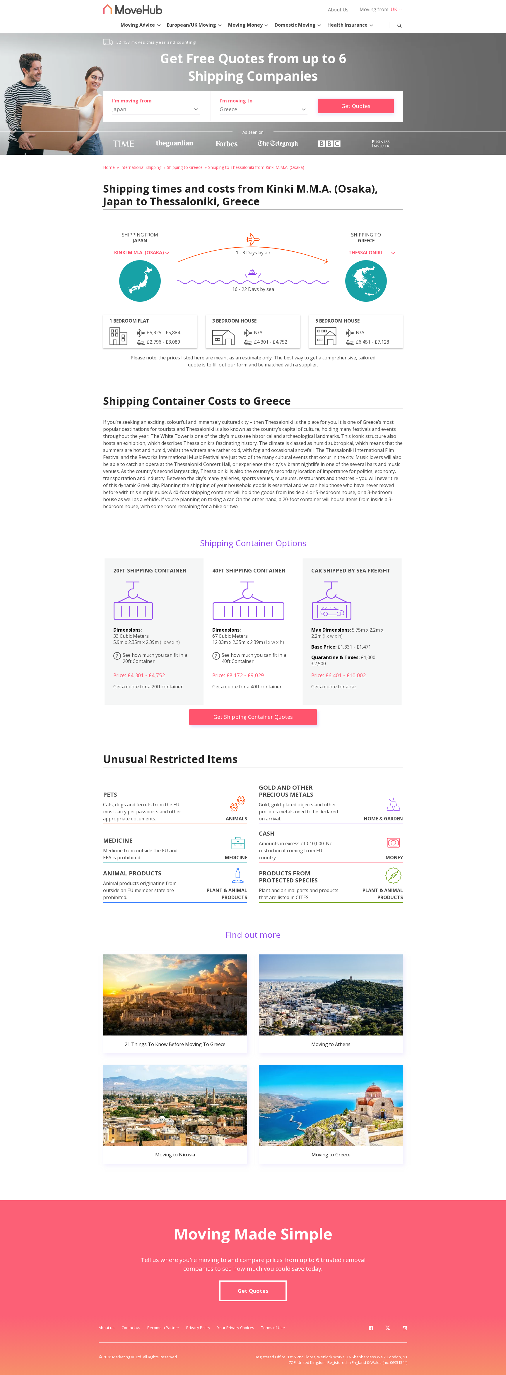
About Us (338, 9)
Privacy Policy (198, 1327)
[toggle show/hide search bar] (395, 24)
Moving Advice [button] (138, 25)
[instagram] (404, 1329)
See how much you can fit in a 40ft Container (250, 658)
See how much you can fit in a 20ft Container (151, 658)
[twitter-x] (387, 1329)
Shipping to (366, 237)
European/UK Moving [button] (191, 25)
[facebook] (370, 1329)
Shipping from (140, 237)
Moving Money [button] (245, 25)
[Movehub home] (132, 9)
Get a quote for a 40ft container (247, 687)
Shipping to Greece (185, 167)
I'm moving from (132, 100)
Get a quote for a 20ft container (148, 687)
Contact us (131, 1327)
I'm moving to (236, 100)
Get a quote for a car (333, 687)
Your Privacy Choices (235, 1327)
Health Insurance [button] (347, 25)
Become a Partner (163, 1327)
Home (109, 167)
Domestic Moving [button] (295, 25)
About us (106, 1327)
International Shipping (140, 167)
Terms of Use (273, 1327)
